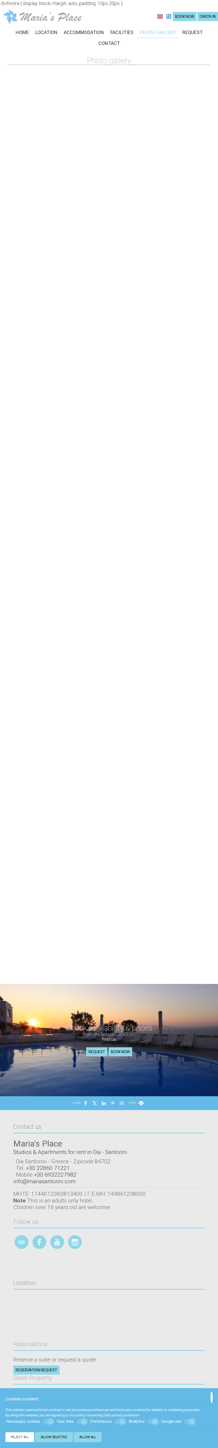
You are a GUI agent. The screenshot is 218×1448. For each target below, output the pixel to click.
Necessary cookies (23, 1421)
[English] (160, 16)
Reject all (20, 1437)
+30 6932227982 (55, 1174)
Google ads (171, 1421)
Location (46, 32)
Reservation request (36, 1370)
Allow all (87, 1437)
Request (192, 32)
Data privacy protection (121, 1415)
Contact (109, 43)
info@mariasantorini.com (44, 1181)
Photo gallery (158, 32)
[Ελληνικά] (169, 16)
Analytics (137, 1421)
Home (22, 32)
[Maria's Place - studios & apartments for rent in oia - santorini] (42, 16)
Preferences (101, 1421)
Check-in (208, 16)
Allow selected (54, 1437)
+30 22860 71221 (48, 1168)
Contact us (27, 1126)
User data (65, 1421)
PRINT (133, 1103)
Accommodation (84, 32)
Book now (184, 16)
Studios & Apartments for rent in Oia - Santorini (70, 1152)
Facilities (121, 32)
